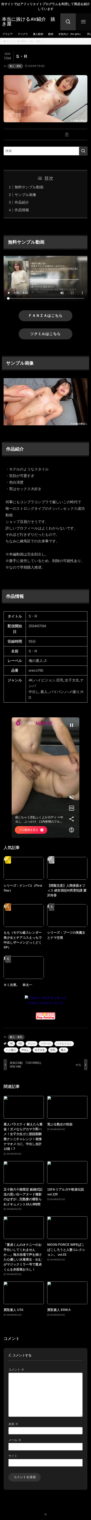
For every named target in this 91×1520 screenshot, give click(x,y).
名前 (13, 1424)
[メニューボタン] (83, 21)
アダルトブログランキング (45, 1003)
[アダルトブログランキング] (45, 998)
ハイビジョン (64, 1043)
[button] (24, 134)
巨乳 (52, 1050)
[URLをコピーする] (66, 134)
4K (11, 1043)
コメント (16, 1369)
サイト (12, 1456)
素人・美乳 (15, 66)
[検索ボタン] (68, 21)
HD (20, 1043)
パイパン (46, 1043)
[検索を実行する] (83, 151)
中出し (25, 1050)
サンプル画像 (25, 195)
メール (14, 1440)
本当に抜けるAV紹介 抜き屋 (28, 21)
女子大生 (40, 1050)
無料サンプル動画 (29, 187)
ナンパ (31, 1043)
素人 (63, 1050)
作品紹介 (22, 202)
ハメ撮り (11, 1050)
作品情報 (22, 210)
